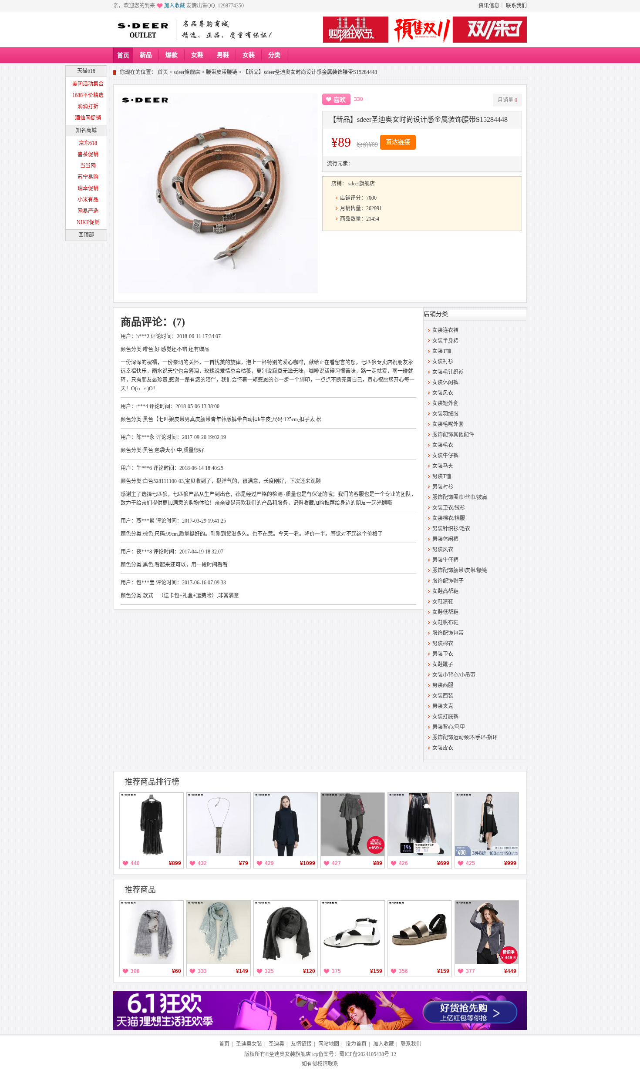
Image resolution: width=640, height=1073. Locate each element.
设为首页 (356, 1044)
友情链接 (301, 1044)
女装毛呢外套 (448, 424)
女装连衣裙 (445, 330)
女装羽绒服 (445, 414)
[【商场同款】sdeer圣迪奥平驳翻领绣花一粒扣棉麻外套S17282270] (487, 932)
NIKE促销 (88, 222)
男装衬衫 (442, 487)
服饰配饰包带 (448, 633)
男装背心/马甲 (448, 727)
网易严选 (87, 211)
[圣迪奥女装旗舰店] (143, 30)
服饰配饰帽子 (448, 581)
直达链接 (398, 142)
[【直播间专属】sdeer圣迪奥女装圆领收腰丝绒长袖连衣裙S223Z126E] (151, 824)
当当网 (88, 166)
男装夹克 (442, 706)
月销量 (507, 100)
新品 (146, 55)
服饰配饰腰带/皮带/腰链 (459, 570)
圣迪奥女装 (249, 1044)
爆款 (171, 55)
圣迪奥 (276, 1044)
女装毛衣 (442, 445)
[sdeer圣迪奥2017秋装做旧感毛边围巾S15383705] (218, 932)
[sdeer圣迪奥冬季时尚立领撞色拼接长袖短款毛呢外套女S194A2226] (285, 824)
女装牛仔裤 (445, 456)
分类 (274, 55)
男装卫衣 (442, 654)
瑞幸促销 (87, 188)
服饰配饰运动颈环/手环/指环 (465, 737)
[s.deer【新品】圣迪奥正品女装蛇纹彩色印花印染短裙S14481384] (352, 824)
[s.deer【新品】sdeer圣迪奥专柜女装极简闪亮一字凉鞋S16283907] (419, 932)
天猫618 (86, 71)
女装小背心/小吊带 (453, 675)
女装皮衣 (442, 748)
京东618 (88, 143)
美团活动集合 (88, 84)
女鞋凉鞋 (442, 602)
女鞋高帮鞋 (445, 591)
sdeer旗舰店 (187, 72)
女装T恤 (441, 351)
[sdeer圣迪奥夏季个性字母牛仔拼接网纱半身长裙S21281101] (419, 824)
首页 (123, 55)
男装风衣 (442, 550)
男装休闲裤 (445, 539)
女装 (249, 55)
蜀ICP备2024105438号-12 (367, 1054)
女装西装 (442, 696)
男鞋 (223, 55)
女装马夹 (442, 466)
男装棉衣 (442, 643)
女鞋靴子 (442, 664)
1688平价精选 (88, 95)
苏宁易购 (87, 177)
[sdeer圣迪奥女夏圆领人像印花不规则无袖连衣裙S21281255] (487, 824)
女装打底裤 (445, 717)
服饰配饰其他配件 (453, 435)
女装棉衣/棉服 (448, 518)
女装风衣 (442, 393)
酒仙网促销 (88, 118)
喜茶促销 (87, 154)
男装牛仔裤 (445, 560)
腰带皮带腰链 (221, 72)
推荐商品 (140, 889)
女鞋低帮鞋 (445, 612)
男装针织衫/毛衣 (451, 529)
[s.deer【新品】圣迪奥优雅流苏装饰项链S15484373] (218, 824)
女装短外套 (445, 403)
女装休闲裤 (445, 382)
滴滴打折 (87, 107)
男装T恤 (441, 476)
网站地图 (328, 1044)
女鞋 (197, 55)
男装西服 (442, 685)
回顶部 (86, 235)
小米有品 (87, 200)
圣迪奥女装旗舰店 (290, 1054)
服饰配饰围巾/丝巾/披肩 (459, 497)
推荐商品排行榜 (152, 782)
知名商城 (86, 130)
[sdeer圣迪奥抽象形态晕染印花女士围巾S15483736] (285, 932)
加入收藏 (174, 6)
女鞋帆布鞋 (445, 623)
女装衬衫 (442, 362)
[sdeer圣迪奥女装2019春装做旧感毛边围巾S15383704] (151, 932)
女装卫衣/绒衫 (448, 508)
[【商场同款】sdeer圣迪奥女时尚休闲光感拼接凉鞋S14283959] (352, 932)
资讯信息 (488, 6)
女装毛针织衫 (448, 372)
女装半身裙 (445, 341)
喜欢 (339, 100)
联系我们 (516, 6)
